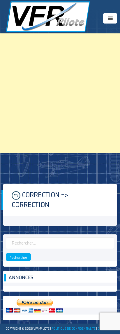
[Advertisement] (60, 93)
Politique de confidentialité (74, 328)
